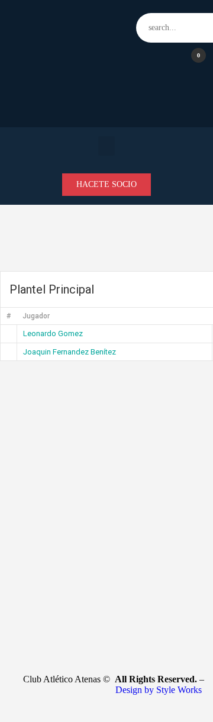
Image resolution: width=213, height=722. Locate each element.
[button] (106, 146)
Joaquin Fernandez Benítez (69, 351)
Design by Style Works (159, 690)
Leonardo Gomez (53, 333)
